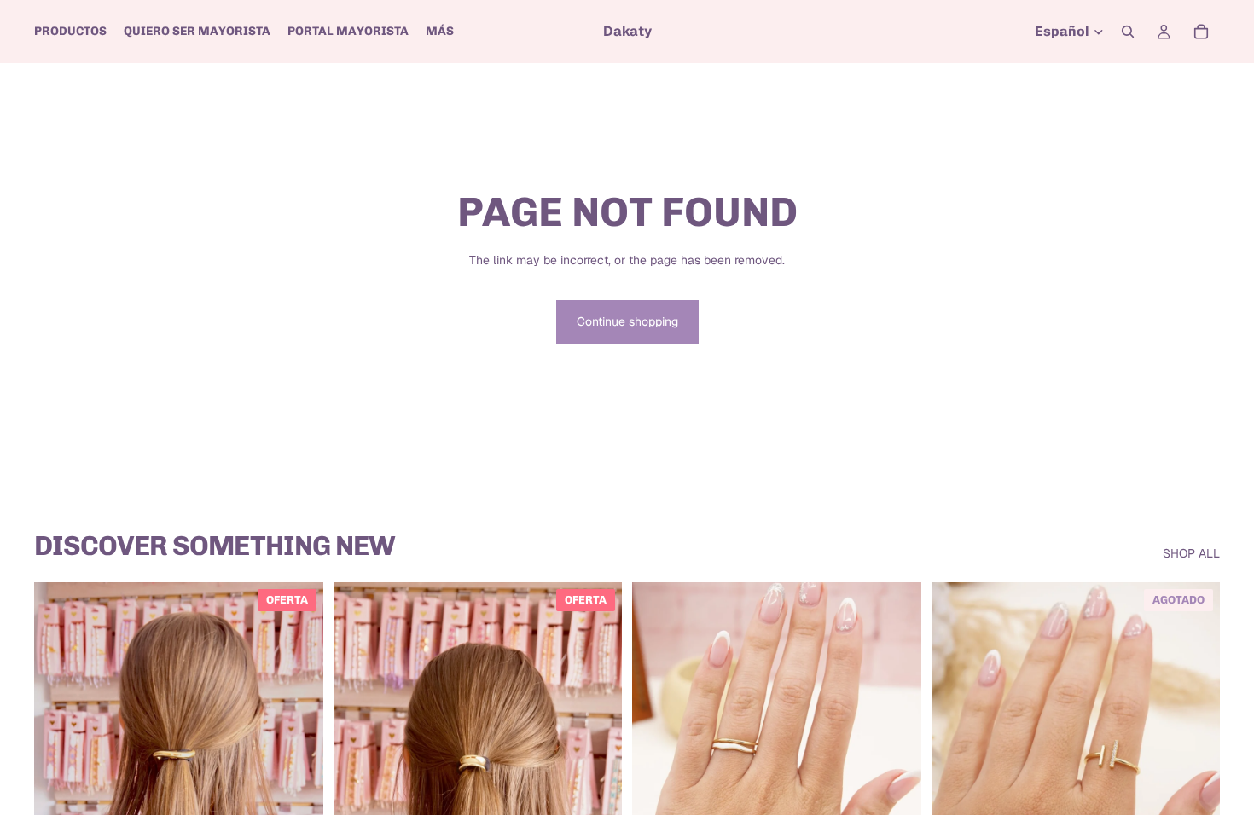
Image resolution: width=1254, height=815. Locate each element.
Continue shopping (627, 321)
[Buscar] (1128, 31)
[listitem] (439, 31)
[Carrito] (1201, 31)
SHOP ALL (1191, 553)
